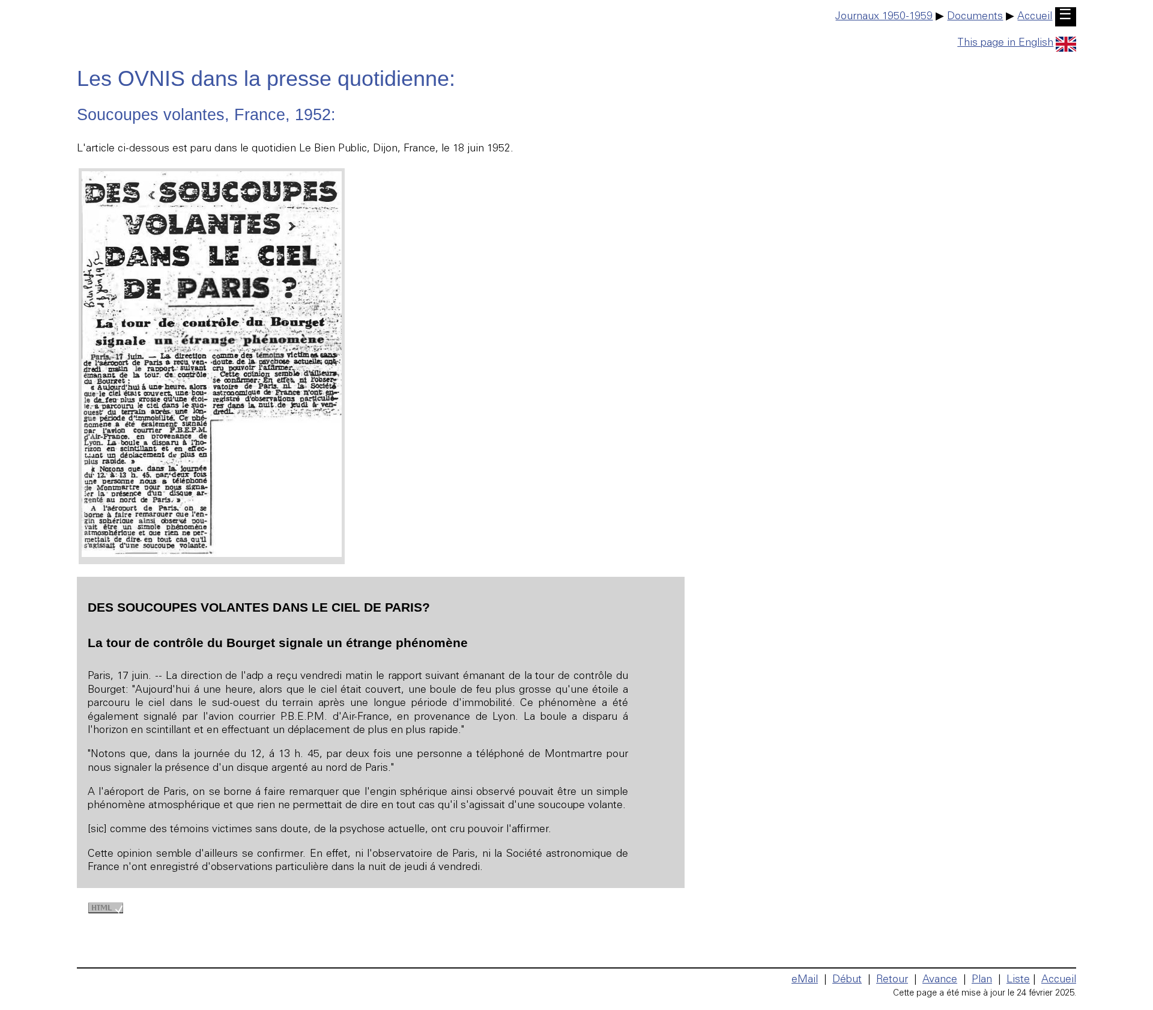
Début (847, 980)
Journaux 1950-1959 (884, 16)
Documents (975, 16)
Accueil (1034, 16)
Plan (982, 980)
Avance (939, 980)
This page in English (1005, 43)
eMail (804, 980)
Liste (1018, 980)
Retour (892, 980)
